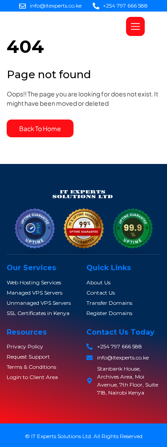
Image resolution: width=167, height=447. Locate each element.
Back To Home (40, 128)
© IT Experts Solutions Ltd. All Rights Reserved (84, 436)
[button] (135, 26)
